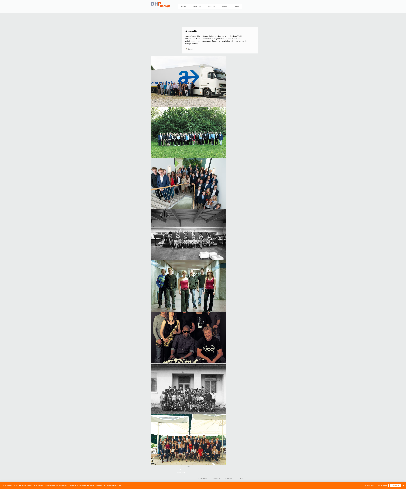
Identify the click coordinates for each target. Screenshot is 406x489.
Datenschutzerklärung (113, 485)
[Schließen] (403, 485)
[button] (188, 81)
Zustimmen (395, 485)
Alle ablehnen (382, 485)
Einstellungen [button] (369, 485)
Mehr (188, 466)
